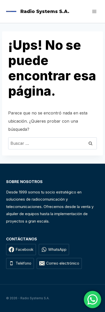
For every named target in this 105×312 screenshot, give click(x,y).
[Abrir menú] (94, 11)
